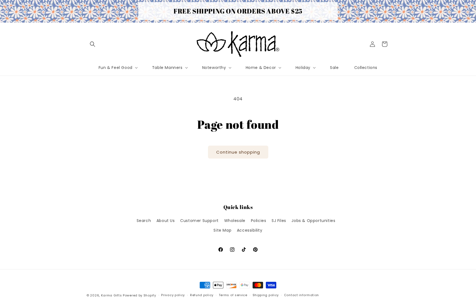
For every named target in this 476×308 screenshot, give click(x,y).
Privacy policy (173, 295)
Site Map (222, 230)
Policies (258, 220)
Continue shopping (238, 152)
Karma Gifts (111, 295)
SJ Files (279, 220)
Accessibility (250, 230)
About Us (165, 220)
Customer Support (199, 220)
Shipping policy (266, 295)
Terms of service (233, 295)
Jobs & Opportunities (313, 220)
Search (144, 220)
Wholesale (234, 220)
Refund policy (201, 295)
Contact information (301, 295)
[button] (92, 44)
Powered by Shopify (139, 295)
